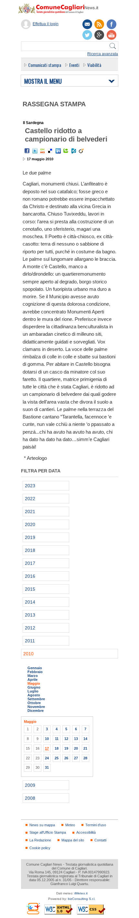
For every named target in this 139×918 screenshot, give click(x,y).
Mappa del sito (72, 840)
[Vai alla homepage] (61, 8)
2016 (30, 576)
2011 (30, 640)
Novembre (36, 707)
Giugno (33, 687)
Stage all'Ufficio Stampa (47, 832)
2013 (30, 614)
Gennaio (34, 668)
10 (47, 739)
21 (85, 748)
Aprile (32, 679)
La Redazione (40, 840)
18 (57, 748)
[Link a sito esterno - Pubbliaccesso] (33, 908)
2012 (30, 627)
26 (66, 758)
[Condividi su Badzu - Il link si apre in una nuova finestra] (73, 150)
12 (66, 739)
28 (85, 758)
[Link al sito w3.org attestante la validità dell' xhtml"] (58, 909)
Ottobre (34, 703)
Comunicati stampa (44, 64)
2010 (28, 653)
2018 (30, 550)
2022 (30, 498)
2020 (30, 524)
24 (47, 758)
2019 (30, 537)
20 (76, 748)
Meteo (70, 825)
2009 (30, 785)
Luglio (32, 691)
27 (76, 758)
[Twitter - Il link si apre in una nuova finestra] (34, 150)
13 (76, 739)
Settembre (36, 699)
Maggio (33, 683)
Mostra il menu (43, 81)
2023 (30, 485)
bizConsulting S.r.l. (81, 899)
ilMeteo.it (81, 893)
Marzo (32, 676)
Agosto (33, 695)
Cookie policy (39, 848)
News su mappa (42, 825)
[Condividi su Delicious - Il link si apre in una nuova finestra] (50, 150)
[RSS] (99, 24)
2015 (30, 589)
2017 (30, 563)
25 (57, 758)
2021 (30, 511)
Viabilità (94, 64)
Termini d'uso (95, 825)
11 (57, 739)
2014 (30, 602)
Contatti (100, 840)
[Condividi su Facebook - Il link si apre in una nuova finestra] (27, 150)
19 (66, 748)
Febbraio (35, 672)
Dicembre (35, 710)
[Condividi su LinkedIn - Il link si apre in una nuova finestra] (58, 150)
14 (85, 739)
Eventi (74, 64)
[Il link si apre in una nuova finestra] (111, 24)
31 (47, 767)
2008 (30, 798)
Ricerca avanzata (102, 54)
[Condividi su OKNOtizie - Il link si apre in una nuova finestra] (42, 150)
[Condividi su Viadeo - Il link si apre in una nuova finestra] (81, 150)
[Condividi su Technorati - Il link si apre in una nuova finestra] (66, 150)
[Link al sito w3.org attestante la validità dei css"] (91, 909)
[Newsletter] (87, 24)
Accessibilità (86, 832)
